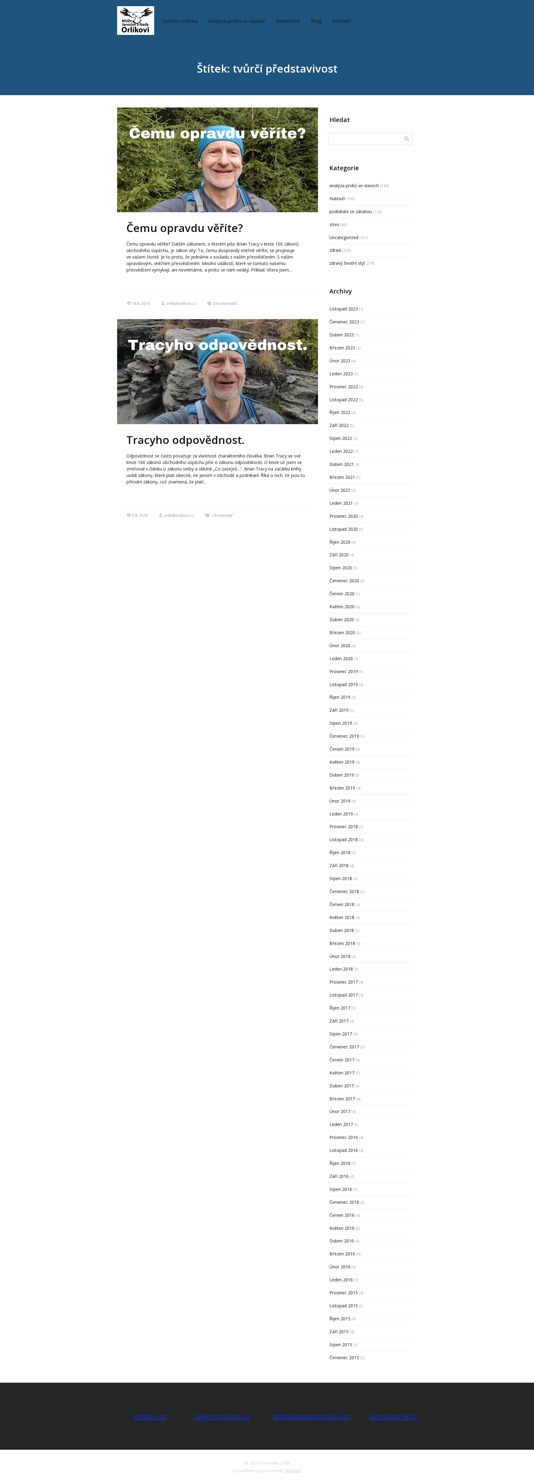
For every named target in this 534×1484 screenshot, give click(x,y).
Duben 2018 (341, 930)
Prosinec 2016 (343, 1137)
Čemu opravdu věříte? (184, 228)
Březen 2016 (342, 1254)
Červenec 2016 (344, 1202)
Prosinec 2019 (343, 671)
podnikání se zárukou (350, 211)
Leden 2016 (341, 1280)
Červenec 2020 (344, 581)
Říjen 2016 (339, 1163)
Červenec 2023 (344, 322)
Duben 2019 (341, 775)
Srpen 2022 (340, 438)
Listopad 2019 (343, 684)
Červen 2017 (341, 1060)
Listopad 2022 (343, 400)
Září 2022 (339, 425)
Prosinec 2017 (343, 982)
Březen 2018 (342, 943)
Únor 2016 (339, 1267)
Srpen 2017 (340, 1034)
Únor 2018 (339, 956)
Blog (316, 21)
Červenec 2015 (344, 1357)
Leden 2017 (341, 1124)
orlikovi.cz (150, 1416)
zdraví (335, 250)
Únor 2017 (339, 1111)
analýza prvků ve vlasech (354, 185)
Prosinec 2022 (343, 387)
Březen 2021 (342, 477)
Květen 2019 (341, 762)
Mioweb (292, 1470)
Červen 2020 (341, 594)
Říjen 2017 (339, 1008)
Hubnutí (337, 198)
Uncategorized (343, 237)
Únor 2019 (339, 801)
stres (334, 224)
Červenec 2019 (344, 736)
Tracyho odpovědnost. (185, 439)
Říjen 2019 (339, 697)
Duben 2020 (341, 619)
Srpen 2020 (340, 568)
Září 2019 (339, 710)
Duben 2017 (341, 1086)
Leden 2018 (341, 969)
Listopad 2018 (343, 839)
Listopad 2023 (343, 309)
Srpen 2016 (340, 1189)
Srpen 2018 (340, 878)
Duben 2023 (341, 335)
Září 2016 (339, 1176)
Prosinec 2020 (343, 516)
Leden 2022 (341, 451)
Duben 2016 (341, 1241)
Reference (288, 21)
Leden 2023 (341, 374)
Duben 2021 (341, 464)
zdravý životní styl (347, 263)
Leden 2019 (341, 814)
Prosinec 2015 (343, 1293)
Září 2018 (339, 865)
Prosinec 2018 (343, 826)
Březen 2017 (342, 1099)
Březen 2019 (342, 788)
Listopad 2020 (343, 529)
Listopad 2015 (343, 1306)
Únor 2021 (339, 490)
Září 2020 (339, 555)
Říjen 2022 (339, 412)
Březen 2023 (342, 348)
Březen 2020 (342, 632)
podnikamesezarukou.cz (311, 1416)
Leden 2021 (341, 503)
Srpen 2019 (340, 723)
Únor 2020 (339, 645)
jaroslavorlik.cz (393, 1416)
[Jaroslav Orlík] (135, 21)
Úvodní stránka (179, 21)
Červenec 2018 (344, 891)
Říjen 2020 (339, 542)
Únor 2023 (339, 361)
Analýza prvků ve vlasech (237, 21)
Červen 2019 (341, 749)
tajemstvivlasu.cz (222, 1416)
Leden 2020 (341, 658)
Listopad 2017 (343, 995)
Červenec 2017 (344, 1047)
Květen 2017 (341, 1073)
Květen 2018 (341, 917)
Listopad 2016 (343, 1150)
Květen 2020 (341, 606)
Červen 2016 (341, 1215)
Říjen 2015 (339, 1319)
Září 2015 (339, 1331)
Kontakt (342, 21)
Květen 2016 (341, 1228)
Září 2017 (339, 1021)
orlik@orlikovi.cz (181, 303)
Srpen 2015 (340, 1344)
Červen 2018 (341, 904)
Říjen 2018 (339, 852)
